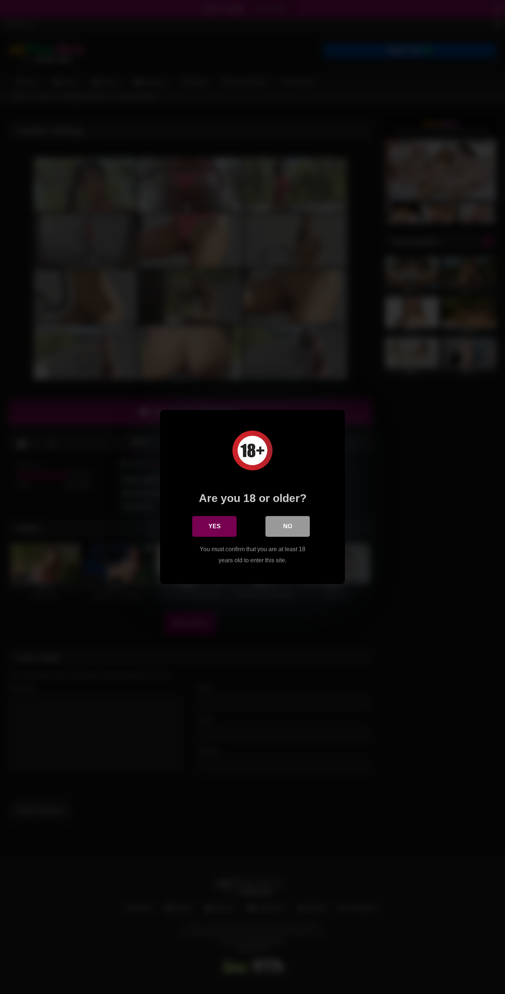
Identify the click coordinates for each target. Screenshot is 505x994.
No (287, 526)
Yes (215, 526)
